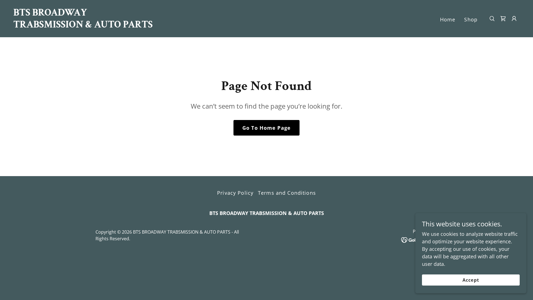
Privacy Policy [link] (235, 192)
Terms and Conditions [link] (287, 192)
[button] (514, 18)
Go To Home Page (266, 127)
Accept (470, 280)
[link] (84, 25)
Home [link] (448, 19)
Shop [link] (470, 19)
